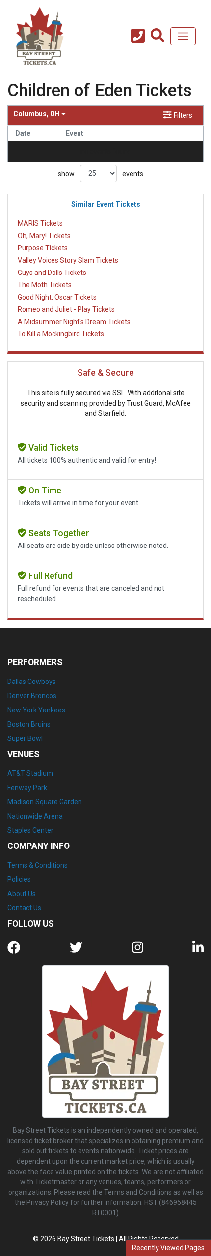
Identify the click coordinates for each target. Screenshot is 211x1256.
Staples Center (30, 830)
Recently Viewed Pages (168, 1248)
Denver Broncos (31, 696)
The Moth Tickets (45, 285)
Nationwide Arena (35, 816)
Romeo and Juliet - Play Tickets (66, 309)
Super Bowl (25, 738)
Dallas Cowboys (31, 681)
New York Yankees (36, 710)
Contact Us (24, 908)
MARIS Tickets (40, 223)
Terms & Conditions (37, 865)
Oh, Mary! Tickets (44, 236)
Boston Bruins (29, 724)
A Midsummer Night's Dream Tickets (74, 322)
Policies (19, 879)
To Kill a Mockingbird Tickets (61, 334)
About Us (21, 894)
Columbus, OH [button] (37, 114)
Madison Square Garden (44, 802)
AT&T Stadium (30, 773)
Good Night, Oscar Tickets (57, 297)
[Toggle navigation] (183, 36)
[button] (157, 36)
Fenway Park (27, 788)
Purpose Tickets (43, 248)
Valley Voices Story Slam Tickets (68, 260)
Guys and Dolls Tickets (52, 272)
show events (100, 173)
